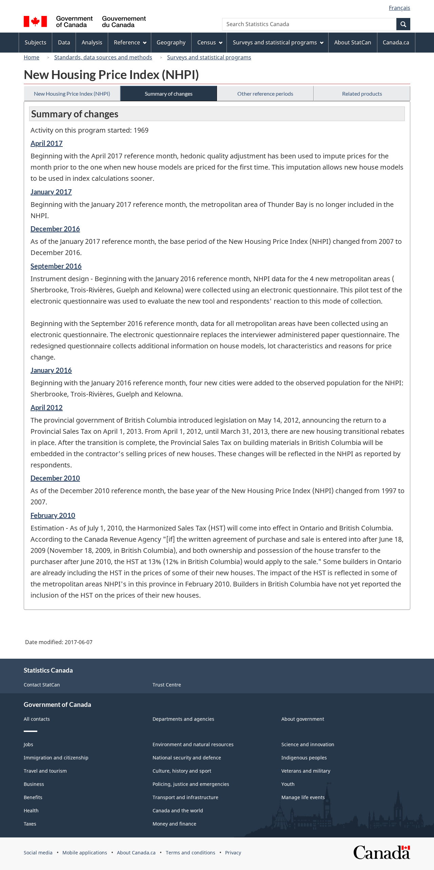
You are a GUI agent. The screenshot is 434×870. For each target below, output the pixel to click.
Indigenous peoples (304, 757)
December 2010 (55, 478)
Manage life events (303, 797)
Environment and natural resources (193, 744)
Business (34, 784)
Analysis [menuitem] (92, 42)
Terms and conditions (190, 852)
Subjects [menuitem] (35, 42)
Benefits (33, 797)
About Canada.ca (136, 852)
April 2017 (47, 143)
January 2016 (51, 370)
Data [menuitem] (64, 42)
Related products (362, 93)
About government (302, 719)
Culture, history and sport (182, 771)
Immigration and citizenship (56, 757)
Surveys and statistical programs (209, 57)
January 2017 (51, 192)
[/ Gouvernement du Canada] (85, 22)
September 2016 (56, 266)
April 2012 (47, 407)
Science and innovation (307, 744)
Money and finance (174, 823)
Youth (288, 784)
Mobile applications (84, 852)
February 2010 (53, 515)
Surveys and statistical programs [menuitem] (275, 42)
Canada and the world (178, 810)
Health (31, 810)
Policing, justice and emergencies (191, 784)
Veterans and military (305, 771)
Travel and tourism (45, 771)
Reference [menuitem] (127, 42)
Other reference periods (265, 93)
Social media (38, 852)
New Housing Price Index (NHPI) (72, 93)
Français (399, 8)
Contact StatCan (42, 684)
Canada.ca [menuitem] (396, 42)
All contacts (37, 719)
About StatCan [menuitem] (352, 42)
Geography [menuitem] (171, 42)
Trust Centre (167, 684)
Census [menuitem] (206, 42)
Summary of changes (169, 93)
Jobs (28, 744)
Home (31, 57)
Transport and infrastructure (185, 797)
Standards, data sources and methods (103, 57)
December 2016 (55, 229)
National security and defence (187, 757)
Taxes (30, 823)
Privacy (233, 852)
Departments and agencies (183, 719)
